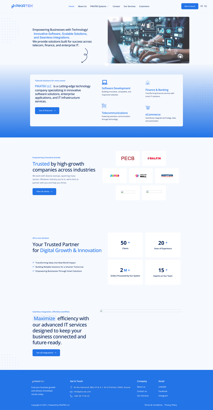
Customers (144, 6)
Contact (116, 6)
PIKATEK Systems (98, 6)
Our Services (129, 6)
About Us (82, 6)
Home (71, 6)
